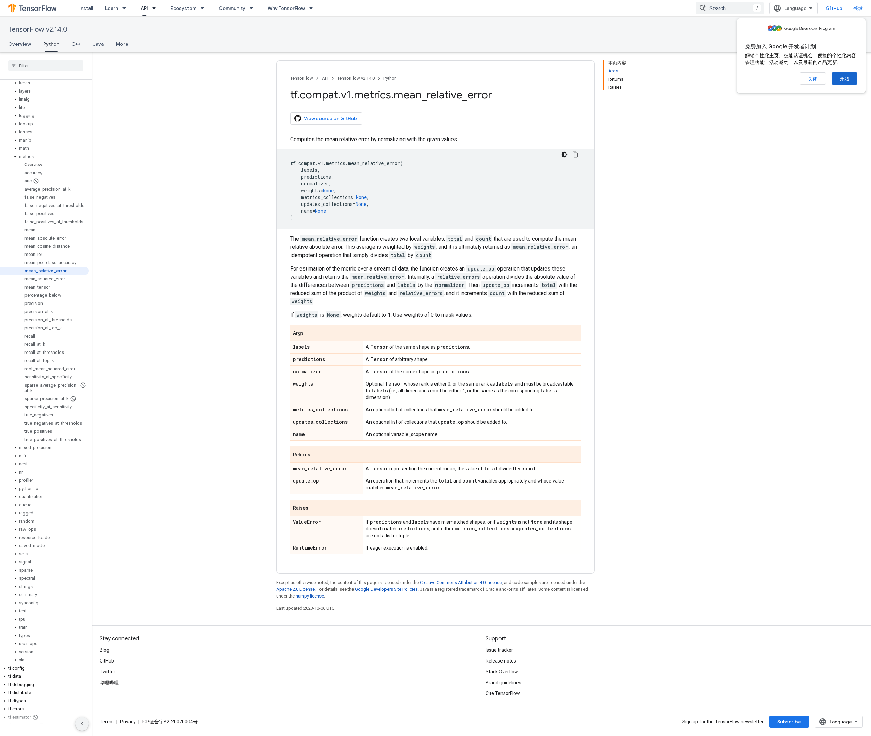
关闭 (813, 79)
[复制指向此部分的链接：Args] (310, 333)
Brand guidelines (503, 682)
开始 (844, 79)
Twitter (107, 671)
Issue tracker (499, 650)
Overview (19, 44)
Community (232, 8)
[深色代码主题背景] (564, 154)
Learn (111, 8)
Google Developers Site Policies (386, 589)
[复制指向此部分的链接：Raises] (315, 508)
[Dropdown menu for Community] (253, 8)
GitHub (834, 8)
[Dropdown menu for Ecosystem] (204, 8)
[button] (44, 83)
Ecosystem (183, 8)
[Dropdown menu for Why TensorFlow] (313, 8)
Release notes (501, 661)
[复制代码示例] (575, 154)
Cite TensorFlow (503, 693)
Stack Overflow (502, 671)
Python (51, 44)
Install (86, 8)
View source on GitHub (330, 118)
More (122, 44)
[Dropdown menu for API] (156, 8)
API (144, 8)
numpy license (310, 596)
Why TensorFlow (286, 8)
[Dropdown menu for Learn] (126, 8)
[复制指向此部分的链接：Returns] (317, 455)
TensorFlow (301, 78)
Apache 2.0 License (295, 589)
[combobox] (730, 8)
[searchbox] (45, 65)
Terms (107, 721)
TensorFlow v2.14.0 (37, 29)
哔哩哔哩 (109, 682)
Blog (104, 650)
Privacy (128, 721)
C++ (76, 44)
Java (98, 44)
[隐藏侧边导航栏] (82, 724)
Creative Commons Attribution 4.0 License (461, 582)
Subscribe (789, 722)
